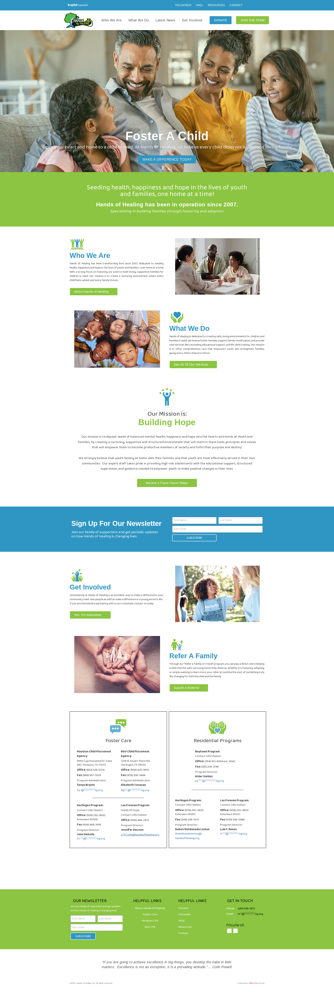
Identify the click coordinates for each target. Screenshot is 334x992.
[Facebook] (253, 5)
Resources (185, 927)
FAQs (199, 5)
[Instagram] (260, 5)
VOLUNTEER (183, 5)
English (73, 5)
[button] (3, 101)
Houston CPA (150, 920)
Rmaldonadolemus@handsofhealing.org (188, 836)
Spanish (83, 5)
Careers (183, 908)
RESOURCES (216, 5)
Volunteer (184, 914)
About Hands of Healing (150, 908)
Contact (183, 933)
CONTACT (236, 5)
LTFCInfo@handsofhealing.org (140, 834)
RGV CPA (150, 927)
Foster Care (150, 914)
